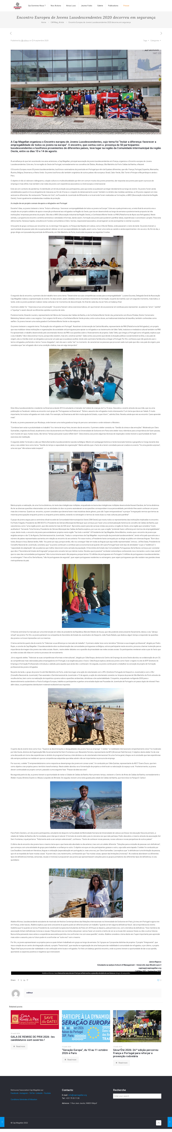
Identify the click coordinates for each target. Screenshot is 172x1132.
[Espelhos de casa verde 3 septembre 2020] (2, 1122)
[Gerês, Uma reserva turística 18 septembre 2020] (170, 1122)
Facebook (15, 1093)
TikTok (32, 1093)
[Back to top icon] (158, 1122)
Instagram (24, 1093)
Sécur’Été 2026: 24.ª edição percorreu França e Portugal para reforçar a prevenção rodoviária (135, 1053)
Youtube (47, 1093)
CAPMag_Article (57, 22)
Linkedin (39, 1093)
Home (43, 22)
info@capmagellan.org (78, 1095)
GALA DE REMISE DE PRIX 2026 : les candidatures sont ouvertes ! (33, 1038)
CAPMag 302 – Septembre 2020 (148, 971)
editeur (26, 41)
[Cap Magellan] (17, 5)
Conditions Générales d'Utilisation (24, 1099)
